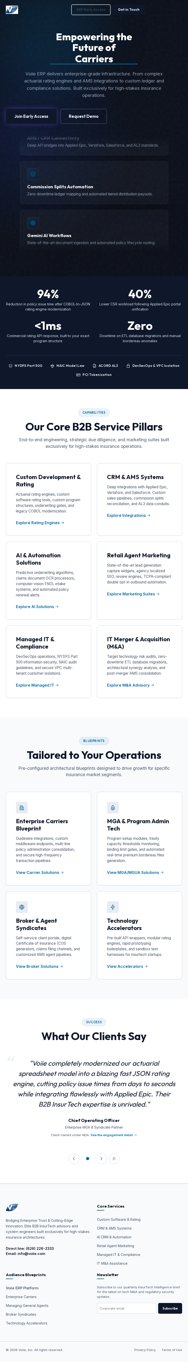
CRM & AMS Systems (114, 1228)
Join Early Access (31, 116)
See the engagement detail (112, 1135)
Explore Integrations (126, 515)
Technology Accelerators (26, 1323)
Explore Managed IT (35, 685)
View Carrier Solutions (38, 872)
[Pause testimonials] (114, 1158)
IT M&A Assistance (112, 1263)
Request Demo (84, 116)
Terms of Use (172, 1350)
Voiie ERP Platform (22, 1288)
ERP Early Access (91, 9)
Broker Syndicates (21, 1314)
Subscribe (170, 1308)
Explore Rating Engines (38, 522)
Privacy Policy (145, 1350)
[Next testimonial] (101, 1158)
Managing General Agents (27, 1305)
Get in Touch (129, 9)
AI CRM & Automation (114, 1237)
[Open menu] (176, 9)
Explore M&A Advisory (128, 685)
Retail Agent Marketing (115, 1246)
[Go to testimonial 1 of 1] (87, 1158)
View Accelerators (125, 966)
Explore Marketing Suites (131, 593)
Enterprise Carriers (21, 1297)
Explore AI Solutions (35, 606)
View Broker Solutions (37, 966)
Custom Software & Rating (119, 1219)
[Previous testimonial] (74, 1158)
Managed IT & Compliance (118, 1254)
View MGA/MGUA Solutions (133, 872)
